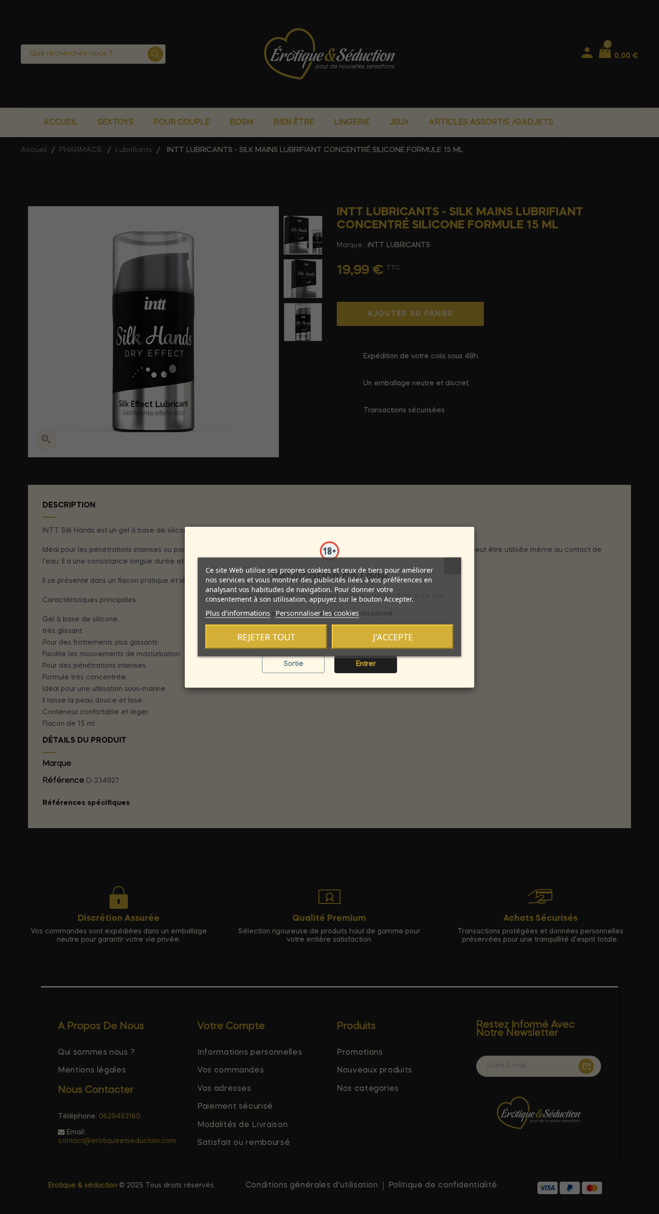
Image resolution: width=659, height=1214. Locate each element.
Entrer (366, 664)
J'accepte (393, 637)
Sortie (293, 664)
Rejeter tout (266, 637)
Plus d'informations (238, 613)
